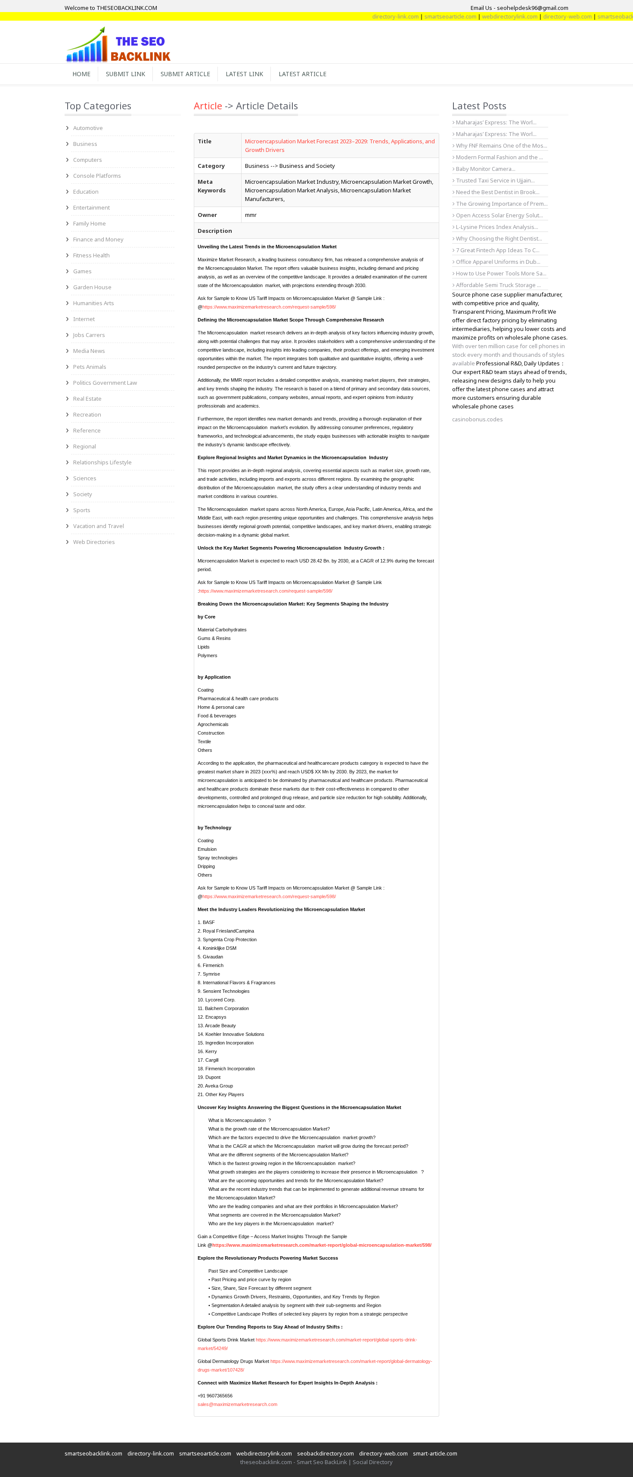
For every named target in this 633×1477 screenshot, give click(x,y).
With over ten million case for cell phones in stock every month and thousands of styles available (508, 354)
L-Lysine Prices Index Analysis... (496, 227)
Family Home (89, 223)
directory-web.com (547, 16)
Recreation (87, 414)
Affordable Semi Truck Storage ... (498, 285)
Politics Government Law (105, 382)
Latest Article (302, 74)
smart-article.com (435, 1453)
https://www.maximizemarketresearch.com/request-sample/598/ (269, 306)
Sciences (84, 478)
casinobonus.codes (477, 419)
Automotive (88, 128)
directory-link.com (375, 16)
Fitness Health (91, 255)
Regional (84, 446)
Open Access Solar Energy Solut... (499, 215)
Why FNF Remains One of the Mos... (501, 145)
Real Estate (87, 398)
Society (82, 494)
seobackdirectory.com (325, 1453)
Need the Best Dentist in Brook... (497, 192)
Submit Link (125, 74)
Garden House (92, 287)
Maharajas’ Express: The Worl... (496, 122)
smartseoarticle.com (430, 16)
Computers (87, 160)
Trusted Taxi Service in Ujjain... (495, 180)
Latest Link (244, 74)
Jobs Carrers (89, 335)
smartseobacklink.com (93, 1453)
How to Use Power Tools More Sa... (500, 273)
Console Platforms (97, 175)
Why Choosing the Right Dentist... (498, 238)
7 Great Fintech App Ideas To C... (497, 250)
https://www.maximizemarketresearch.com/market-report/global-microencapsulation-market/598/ (321, 1245)
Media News (89, 351)
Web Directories (94, 542)
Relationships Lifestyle (102, 462)
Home (81, 74)
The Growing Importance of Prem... (501, 203)
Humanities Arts (93, 303)
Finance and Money (98, 239)
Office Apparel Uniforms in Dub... (497, 262)
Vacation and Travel (98, 526)
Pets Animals (89, 367)
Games (82, 271)
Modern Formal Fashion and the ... (499, 157)
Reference (87, 430)
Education (86, 191)
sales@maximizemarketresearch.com (237, 1404)
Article (208, 105)
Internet (84, 319)
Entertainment (91, 207)
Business (85, 144)
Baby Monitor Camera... (485, 169)
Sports (81, 510)
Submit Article (185, 74)
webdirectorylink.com (489, 16)
